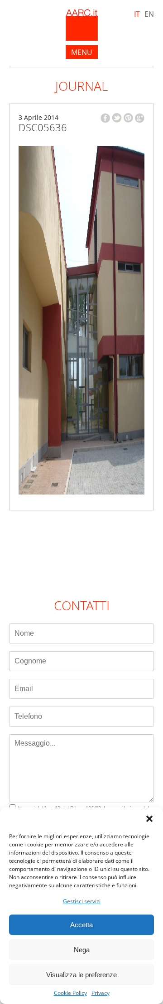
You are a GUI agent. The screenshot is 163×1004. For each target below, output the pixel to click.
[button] (149, 818)
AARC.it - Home (82, 25)
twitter (117, 118)
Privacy (100, 993)
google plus (139, 118)
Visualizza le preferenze (81, 975)
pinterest (128, 118)
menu (81, 52)
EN (149, 14)
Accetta (81, 925)
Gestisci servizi (82, 901)
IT (137, 14)
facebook (105, 118)
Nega (82, 950)
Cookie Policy (70, 993)
